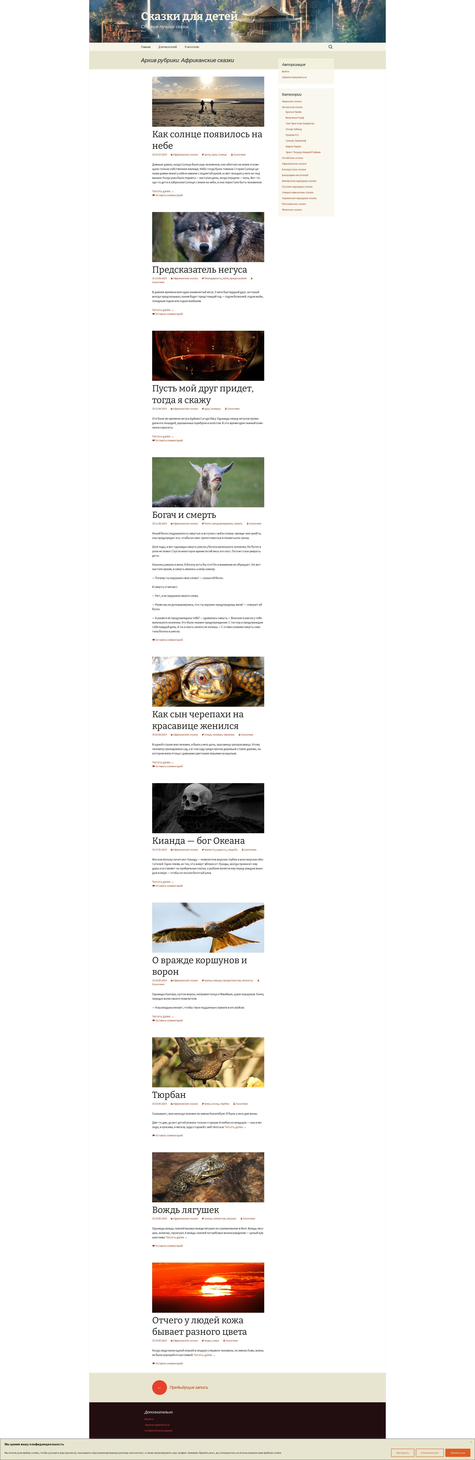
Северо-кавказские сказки (297, 192)
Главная (145, 47)
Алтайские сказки (292, 158)
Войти (285, 71)
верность (209, 849)
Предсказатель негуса (199, 269)
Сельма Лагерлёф (296, 140)
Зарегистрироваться (294, 77)
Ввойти (149, 1419)
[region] (237, 1449)
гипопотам (219, 1218)
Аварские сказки (292, 101)
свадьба (233, 849)
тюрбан (224, 1103)
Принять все (458, 1452)
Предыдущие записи (182, 1387)
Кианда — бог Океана (198, 840)
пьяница (216, 408)
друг (207, 408)
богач (207, 523)
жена (207, 1103)
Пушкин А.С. (292, 135)
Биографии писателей (295, 175)
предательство (232, 980)
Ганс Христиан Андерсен (300, 123)
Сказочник (239, 154)
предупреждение (222, 523)
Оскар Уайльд (294, 129)
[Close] (471, 1442)
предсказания (238, 278)
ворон (208, 980)
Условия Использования (158, 1430)
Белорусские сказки (294, 169)
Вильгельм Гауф (295, 117)
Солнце (222, 154)
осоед (215, 1103)
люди (207, 1340)
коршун (217, 980)
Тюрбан (169, 1095)
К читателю (192, 47)
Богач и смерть (184, 515)
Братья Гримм (294, 112)
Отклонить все (429, 1452)
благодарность (213, 278)
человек (217, 734)
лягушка (231, 1218)
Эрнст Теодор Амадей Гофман (303, 152)
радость (222, 849)
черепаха (229, 734)
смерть (238, 523)
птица (207, 734)
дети (207, 154)
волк (226, 278)
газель (208, 1218)
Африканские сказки (185, 154)
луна (214, 154)
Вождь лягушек (185, 1210)
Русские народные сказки (297, 186)
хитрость (247, 980)
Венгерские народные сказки (299, 181)
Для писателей (167, 47)
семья (215, 1340)
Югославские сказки (294, 204)
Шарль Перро (293, 146)
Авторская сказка (292, 107)
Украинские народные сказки (299, 198)
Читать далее (163, 191)
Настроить (403, 1452)
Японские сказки (292, 209)
